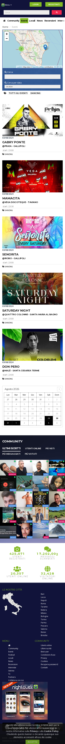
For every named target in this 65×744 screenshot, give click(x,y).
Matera (44, 610)
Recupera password (49, 664)
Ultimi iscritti (11, 448)
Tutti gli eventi (18, 93)
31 (41, 399)
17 (8, 413)
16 (57, 409)
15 (49, 409)
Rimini (43, 632)
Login (36, 4)
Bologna (44, 616)
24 (8, 418)
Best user (45, 651)
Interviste (12, 667)
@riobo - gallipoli (13, 258)
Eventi (24, 20)
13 (32, 409)
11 (16, 409)
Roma (43, 603)
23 (57, 413)
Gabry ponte (13, 142)
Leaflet (19, 67)
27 (8, 399)
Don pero (10, 366)
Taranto (44, 606)
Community (13, 20)
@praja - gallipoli (13, 146)
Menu (7, 5)
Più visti (50, 448)
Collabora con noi (16, 680)
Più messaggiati (11, 454)
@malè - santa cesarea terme (20, 370)
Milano (44, 613)
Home (5, 26)
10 (8, 409)
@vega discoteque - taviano (20, 202)
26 (24, 418)
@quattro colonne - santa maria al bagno (30, 314)
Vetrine (11, 670)
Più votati (31, 454)
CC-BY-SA (58, 67)
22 (49, 413)
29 (24, 399)
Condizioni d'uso (48, 655)
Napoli (44, 600)
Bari (42, 594)
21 (41, 413)
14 (41, 409)
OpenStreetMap (38, 67)
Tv (9, 674)
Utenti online (33, 448)
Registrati (54, 4)
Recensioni (50, 20)
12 (24, 409)
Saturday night (16, 310)
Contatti (44, 667)
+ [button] (7, 34)
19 (24, 413)
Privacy (44, 658)
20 (32, 413)
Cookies (44, 661)
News (40, 20)
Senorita (10, 254)
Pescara (44, 626)
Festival (11, 655)
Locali (32, 20)
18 (16, 413)
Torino (44, 619)
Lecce (43, 597)
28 (16, 399)
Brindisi (44, 635)
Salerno (44, 629)
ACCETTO (32, 741)
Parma (43, 622)
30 (32, 399)
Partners (12, 677)
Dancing (35, 93)
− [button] (7, 38)
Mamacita (11, 198)
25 (16, 418)
